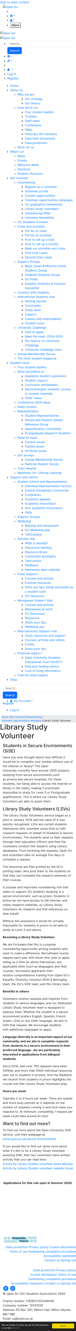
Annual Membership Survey (37, 354)
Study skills (33, 310)
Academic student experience (45, 376)
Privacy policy (39, 1247)
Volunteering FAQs (37, 213)
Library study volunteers (42, 209)
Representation (28, 411)
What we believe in (31, 371)
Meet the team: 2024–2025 (44, 336)
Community (33, 305)
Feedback (31, 565)
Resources (32, 618)
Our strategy (33, 99)
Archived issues (36, 451)
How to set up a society (41, 244)
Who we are (26, 94)
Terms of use (19, 1251)
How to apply (34, 332)
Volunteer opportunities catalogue (49, 200)
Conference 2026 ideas (34, 402)
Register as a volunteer (41, 187)
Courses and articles (39, 578)
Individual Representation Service (48, 486)
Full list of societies (38, 235)
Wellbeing (24, 521)
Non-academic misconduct (44, 508)
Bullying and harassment (42, 525)
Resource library (36, 552)
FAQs (28, 129)
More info (15, 1327)
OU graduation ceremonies (43, 204)
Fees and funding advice (42, 666)
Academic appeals (38, 499)
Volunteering (26, 182)
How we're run (28, 107)
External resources (38, 583)
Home (4, 716)
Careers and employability (43, 319)
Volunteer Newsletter (39, 217)
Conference (33, 125)
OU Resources (35, 613)
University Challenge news (43, 349)
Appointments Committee (43, 429)
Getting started (35, 301)
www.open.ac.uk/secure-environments (29, 1139)
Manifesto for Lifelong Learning (39, 473)
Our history (32, 103)
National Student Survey (42, 464)
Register (13, 78)
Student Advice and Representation (42, 481)
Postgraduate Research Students (48, 433)
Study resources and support (45, 635)
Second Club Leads (38, 257)
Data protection (36, 143)
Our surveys (26, 455)
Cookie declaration (62, 1247)
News (21, 156)
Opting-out (68, 1260)
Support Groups (29, 261)
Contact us (52, 1260)
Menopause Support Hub (35, 600)
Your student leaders (39, 112)
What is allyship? (36, 543)
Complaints (33, 495)
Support (30, 314)
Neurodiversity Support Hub (37, 631)
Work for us (26, 147)
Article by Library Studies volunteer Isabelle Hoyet (38, 1168)
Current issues (35, 442)
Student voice (34, 323)
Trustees (31, 116)
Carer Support (28, 574)
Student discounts (30, 173)
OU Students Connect (33, 222)
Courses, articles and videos (45, 640)
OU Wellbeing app (37, 530)
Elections (24, 169)
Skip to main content (14, 2)
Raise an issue (27, 437)
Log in (11, 74)
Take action (33, 561)
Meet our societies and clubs (45, 248)
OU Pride (31, 279)
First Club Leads (36, 253)
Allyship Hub (26, 539)
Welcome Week (28, 165)
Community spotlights (40, 556)
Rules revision (27, 407)
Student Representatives (42, 415)
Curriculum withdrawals (41, 385)
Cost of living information (43, 671)
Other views (33, 398)
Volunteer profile (36, 191)
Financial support (30, 653)
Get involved (17, 716)
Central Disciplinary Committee (47, 490)
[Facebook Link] (6, 1288)
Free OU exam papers (33, 675)
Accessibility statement (60, 1256)
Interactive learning (38, 547)
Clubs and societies (31, 226)
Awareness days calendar (42, 569)
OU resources (34, 596)
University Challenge (32, 327)
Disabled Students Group (42, 275)
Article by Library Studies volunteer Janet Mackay (38, 1164)
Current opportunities (40, 195)
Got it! (63, 1325)
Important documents (40, 138)
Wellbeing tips (34, 627)
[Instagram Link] (12, 1288)
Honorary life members (41, 134)
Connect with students (33, 292)
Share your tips (35, 622)
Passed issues (34, 446)
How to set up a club (39, 239)
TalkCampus (33, 534)
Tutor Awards (27, 468)
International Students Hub (36, 297)
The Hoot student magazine (37, 358)
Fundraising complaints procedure (52, 1251)
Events (22, 160)
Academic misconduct (40, 503)
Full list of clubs (36, 231)
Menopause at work (39, 609)
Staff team (32, 121)
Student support (36, 380)
